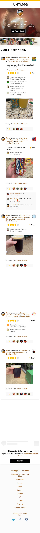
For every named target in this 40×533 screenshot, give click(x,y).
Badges (20, 483)
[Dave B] (25, 265)
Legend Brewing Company (15, 352)
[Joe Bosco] (21, 129)
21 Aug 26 (9, 260)
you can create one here (28, 454)
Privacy (20, 504)
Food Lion (20, 70)
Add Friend (19, 31)
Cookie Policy (20, 508)
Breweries (20, 480)
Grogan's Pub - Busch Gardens (16, 220)
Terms (20, 501)
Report (18, 195)
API (20, 497)
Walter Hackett (15, 193)
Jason (8, 57)
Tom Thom (13, 198)
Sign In (20, 461)
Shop (20, 487)
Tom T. (17, 205)
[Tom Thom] (17, 188)
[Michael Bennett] (14, 129)
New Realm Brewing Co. (20, 59)
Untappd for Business (20, 471)
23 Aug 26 (9, 124)
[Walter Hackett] (17, 129)
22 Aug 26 (9, 183)
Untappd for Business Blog (20, 475)
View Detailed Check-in (20, 124)
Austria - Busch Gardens (21, 317)
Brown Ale (24, 350)
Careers (20, 494)
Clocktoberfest (11, 354)
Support (20, 490)
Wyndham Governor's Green (18, 61)
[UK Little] (29, 394)
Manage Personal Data (20, 514)
